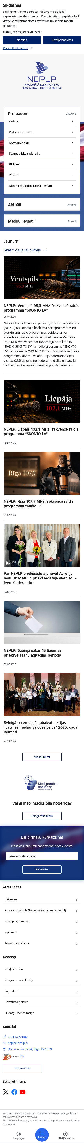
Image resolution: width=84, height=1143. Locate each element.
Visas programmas (17, 921)
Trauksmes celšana (17, 943)
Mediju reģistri (21, 221)
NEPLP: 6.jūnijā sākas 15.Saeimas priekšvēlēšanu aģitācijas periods (32, 652)
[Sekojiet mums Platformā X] (6, 1092)
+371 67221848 (18, 1037)
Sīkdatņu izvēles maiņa (19, 1013)
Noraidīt (22, 40)
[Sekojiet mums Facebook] (14, 1092)
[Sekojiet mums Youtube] (23, 1092)
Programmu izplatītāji (19, 980)
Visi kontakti (22, 1068)
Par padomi (18, 113)
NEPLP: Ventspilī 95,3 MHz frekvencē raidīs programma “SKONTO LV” (41, 308)
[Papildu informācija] (22, 1056)
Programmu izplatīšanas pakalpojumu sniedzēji (35, 910)
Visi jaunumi (42, 757)
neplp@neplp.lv (18, 1043)
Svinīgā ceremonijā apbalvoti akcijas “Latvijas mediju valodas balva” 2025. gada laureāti (40, 727)
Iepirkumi (11, 932)
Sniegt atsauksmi (42, 816)
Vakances (11, 899)
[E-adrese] (11, 1056)
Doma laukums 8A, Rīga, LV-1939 (30, 1049)
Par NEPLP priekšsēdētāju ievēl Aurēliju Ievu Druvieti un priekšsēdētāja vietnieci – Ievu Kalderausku (40, 578)
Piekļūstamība (14, 969)
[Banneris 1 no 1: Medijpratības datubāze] (42, 782)
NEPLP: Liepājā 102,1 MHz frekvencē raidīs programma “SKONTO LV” (41, 431)
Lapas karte (12, 991)
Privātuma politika (16, 1002)
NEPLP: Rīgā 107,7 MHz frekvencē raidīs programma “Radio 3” (38, 503)
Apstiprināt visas (62, 40)
